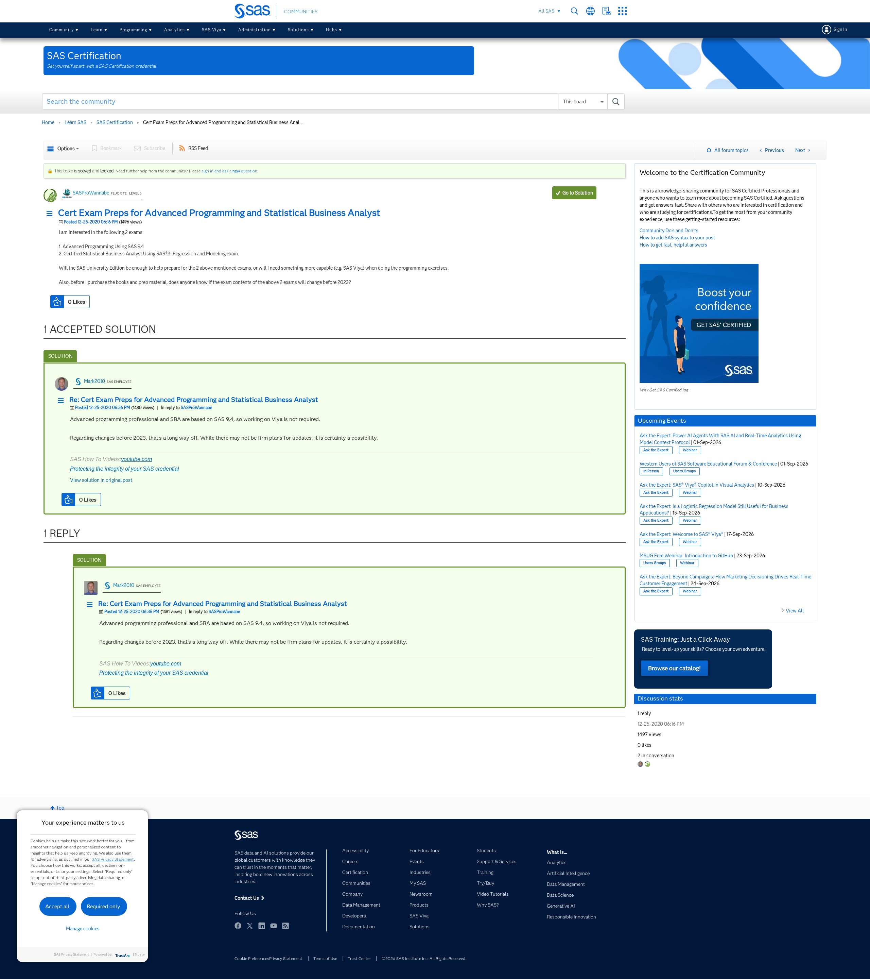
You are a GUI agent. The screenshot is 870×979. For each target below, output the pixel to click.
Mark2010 (94, 381)
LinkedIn (261, 925)
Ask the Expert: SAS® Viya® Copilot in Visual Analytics (697, 485)
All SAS (546, 11)
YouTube (273, 925)
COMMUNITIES (300, 12)
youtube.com (136, 459)
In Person (651, 471)
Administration (254, 29)
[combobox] (333, 101)
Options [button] (66, 149)
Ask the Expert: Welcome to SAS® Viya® (681, 534)
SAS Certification (115, 122)
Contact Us (606, 11)
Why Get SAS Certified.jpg (664, 389)
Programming (133, 29)
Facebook (237, 925)
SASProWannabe (91, 193)
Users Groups (684, 471)
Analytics (174, 29)
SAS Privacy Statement (113, 859)
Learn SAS (75, 122)
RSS (285, 925)
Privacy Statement (285, 958)
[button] (51, 214)
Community (61, 29)
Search (574, 11)
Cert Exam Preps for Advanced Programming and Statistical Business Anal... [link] (222, 122)
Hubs (331, 29)
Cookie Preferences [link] (251, 958)
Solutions (298, 29)
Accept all (57, 906)
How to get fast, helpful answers (673, 245)
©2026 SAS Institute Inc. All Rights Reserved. (424, 958)
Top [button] (60, 808)
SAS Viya (211, 29)
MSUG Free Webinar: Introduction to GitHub (686, 556)
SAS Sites (622, 11)
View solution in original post (101, 480)
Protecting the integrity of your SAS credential (124, 469)
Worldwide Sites (590, 11)
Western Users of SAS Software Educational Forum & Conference (708, 464)
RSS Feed (198, 148)
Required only (103, 906)
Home (48, 122)
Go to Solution (577, 193)
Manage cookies (83, 929)
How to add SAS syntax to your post (677, 238)
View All (795, 611)
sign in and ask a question (229, 170)
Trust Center (359, 958)
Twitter (249, 925)
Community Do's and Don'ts (669, 230)
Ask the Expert (655, 450)
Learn (97, 29)
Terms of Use (325, 958)
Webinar (690, 450)
